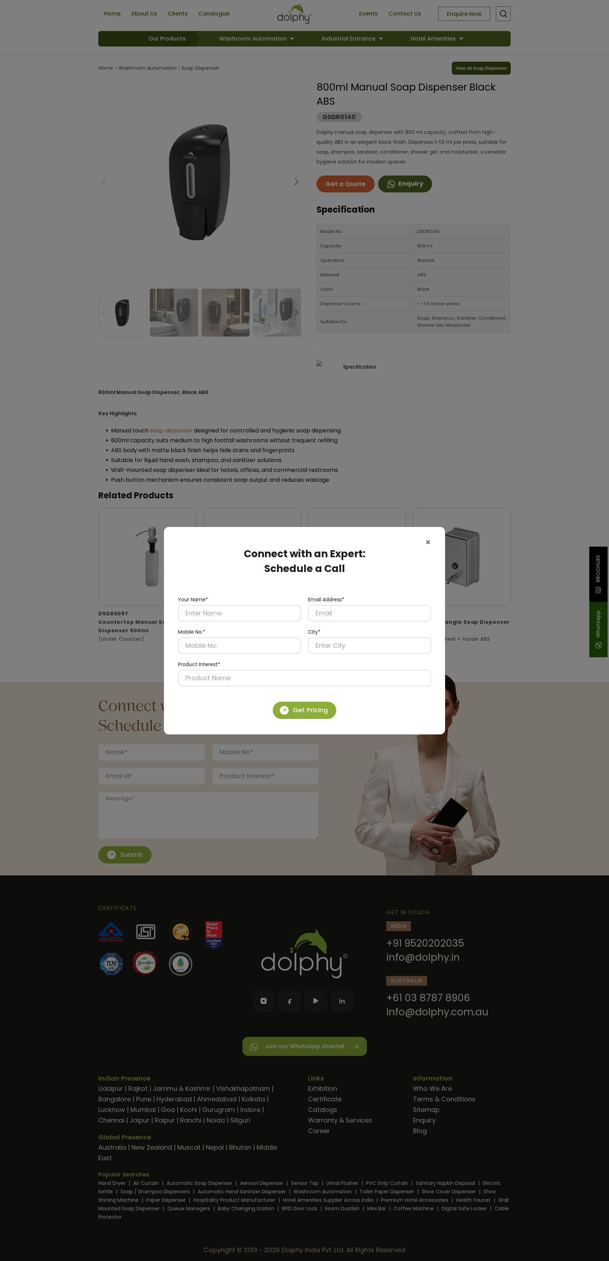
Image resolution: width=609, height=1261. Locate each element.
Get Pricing (310, 710)
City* (314, 631)
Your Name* (193, 599)
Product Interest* (199, 664)
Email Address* (326, 599)
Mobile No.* (191, 631)
